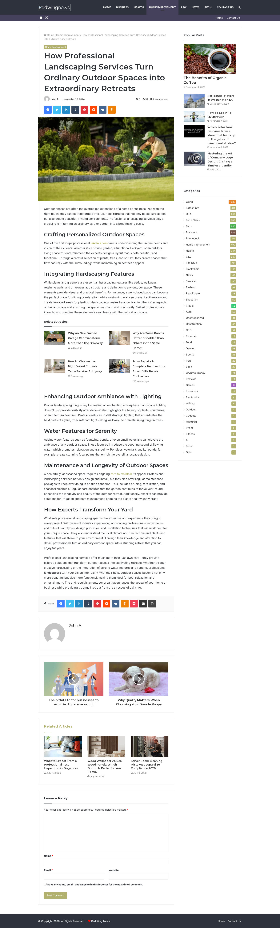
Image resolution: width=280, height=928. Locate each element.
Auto (189, 311)
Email (48, 870)
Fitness (190, 433)
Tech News (193, 220)
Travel (190, 305)
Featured (191, 421)
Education (192, 299)
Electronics (192, 397)
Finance (191, 336)
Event (189, 427)
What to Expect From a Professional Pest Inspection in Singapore (61, 764)
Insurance (192, 391)
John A (54, 99)
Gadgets (191, 415)
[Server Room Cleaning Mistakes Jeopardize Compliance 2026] (150, 747)
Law (183, 7)
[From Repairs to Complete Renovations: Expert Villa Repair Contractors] (119, 366)
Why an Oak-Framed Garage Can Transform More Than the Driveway (85, 338)
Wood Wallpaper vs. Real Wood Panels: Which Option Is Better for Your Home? (104, 766)
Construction (194, 323)
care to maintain (121, 474)
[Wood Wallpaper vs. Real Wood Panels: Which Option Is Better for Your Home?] (106, 747)
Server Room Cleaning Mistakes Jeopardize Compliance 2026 (146, 764)
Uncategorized (195, 317)
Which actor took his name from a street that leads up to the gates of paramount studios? (221, 135)
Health (139, 7)
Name (48, 855)
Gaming (190, 348)
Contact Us (225, 7)
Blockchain (192, 269)
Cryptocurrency (195, 372)
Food (189, 342)
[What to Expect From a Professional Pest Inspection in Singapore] (63, 747)
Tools (189, 446)
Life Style (192, 262)
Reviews (191, 378)
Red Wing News (100, 921)
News (195, 7)
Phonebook (193, 238)
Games (190, 385)
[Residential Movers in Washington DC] (194, 101)
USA (188, 214)
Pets (188, 360)
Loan (189, 366)
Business (122, 7)
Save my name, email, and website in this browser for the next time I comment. (95, 884)
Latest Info (192, 207)
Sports (190, 354)
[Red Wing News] (54, 7)
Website (114, 870)
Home (107, 7)
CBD (188, 330)
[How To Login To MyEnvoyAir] (194, 116)
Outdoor (191, 409)
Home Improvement (162, 7)
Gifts (189, 452)
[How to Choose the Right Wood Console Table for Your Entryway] (54, 366)
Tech (208, 7)
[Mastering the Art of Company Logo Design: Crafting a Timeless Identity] (194, 159)
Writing (190, 403)
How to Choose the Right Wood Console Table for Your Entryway (85, 366)
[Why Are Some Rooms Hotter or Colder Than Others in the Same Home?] (119, 338)
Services (191, 281)
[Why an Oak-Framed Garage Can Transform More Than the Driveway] (54, 338)
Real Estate (193, 293)
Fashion (190, 287)
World (189, 201)
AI (187, 440)
